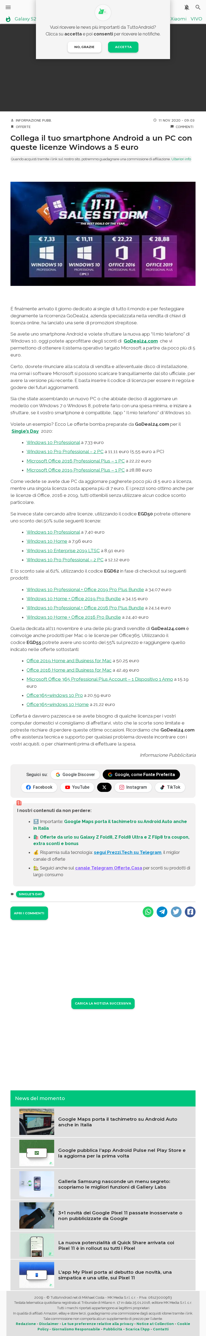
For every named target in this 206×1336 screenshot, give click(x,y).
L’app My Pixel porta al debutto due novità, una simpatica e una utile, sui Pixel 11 (115, 1274)
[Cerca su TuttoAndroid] (198, 7)
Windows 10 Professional (53, 442)
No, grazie (84, 47)
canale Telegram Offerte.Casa (108, 868)
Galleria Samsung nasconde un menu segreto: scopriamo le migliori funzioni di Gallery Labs (114, 1184)
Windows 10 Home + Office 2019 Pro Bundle (74, 598)
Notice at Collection (155, 1324)
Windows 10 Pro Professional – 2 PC (65, 451)
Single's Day (30, 894)
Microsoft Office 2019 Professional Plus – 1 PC (76, 470)
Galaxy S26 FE (30, 19)
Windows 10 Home (47, 541)
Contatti (161, 1329)
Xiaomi (178, 19)
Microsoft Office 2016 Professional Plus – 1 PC (76, 461)
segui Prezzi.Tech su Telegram (127, 852)
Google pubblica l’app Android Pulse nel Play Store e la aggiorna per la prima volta (122, 1153)
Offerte (23, 127)
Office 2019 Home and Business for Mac (69, 660)
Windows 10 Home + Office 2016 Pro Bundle (74, 617)
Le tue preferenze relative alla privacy (97, 1324)
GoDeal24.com (141, 341)
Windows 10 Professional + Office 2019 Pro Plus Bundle (85, 589)
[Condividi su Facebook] (190, 912)
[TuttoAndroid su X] (104, 787)
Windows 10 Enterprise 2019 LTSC (63, 550)
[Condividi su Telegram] (162, 912)
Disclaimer (49, 1324)
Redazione (26, 1324)
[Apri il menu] (8, 7)
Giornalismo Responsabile (76, 1329)
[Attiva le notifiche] (186, 7)
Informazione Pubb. (34, 120)
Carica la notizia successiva (103, 1003)
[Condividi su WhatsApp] (148, 912)
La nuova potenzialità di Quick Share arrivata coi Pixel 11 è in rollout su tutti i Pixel (116, 1245)
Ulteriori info (181, 159)
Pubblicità (112, 1329)
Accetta (123, 47)
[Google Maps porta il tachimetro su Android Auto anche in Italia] (36, 1121)
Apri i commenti (29, 913)
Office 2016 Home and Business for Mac (69, 670)
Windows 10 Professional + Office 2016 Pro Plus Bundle (85, 607)
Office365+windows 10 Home (58, 704)
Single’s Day (25, 431)
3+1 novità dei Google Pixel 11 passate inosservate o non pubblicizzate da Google (120, 1215)
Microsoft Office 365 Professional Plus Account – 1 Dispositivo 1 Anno (100, 679)
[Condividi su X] (176, 912)
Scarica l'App (138, 1329)
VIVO (196, 19)
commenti (184, 127)
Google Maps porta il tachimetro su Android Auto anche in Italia (117, 1121)
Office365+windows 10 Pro (55, 695)
